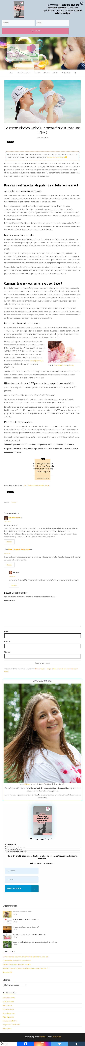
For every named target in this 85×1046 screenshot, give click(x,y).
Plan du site (66, 73)
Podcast (46, 73)
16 (14, 929)
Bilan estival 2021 (8, 972)
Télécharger (14, 889)
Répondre (9, 542)
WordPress (42, 1037)
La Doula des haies (8, 1002)
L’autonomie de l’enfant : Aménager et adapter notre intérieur (29, 934)
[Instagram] (42, 1044)
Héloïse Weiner (7, 1028)
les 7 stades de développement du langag (37, 485)
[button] (75, 73)
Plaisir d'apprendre (8, 1017)
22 (14, 914)
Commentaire (9, 601)
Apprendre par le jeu (9, 1013)
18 (14, 922)
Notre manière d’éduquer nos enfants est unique (17, 964)
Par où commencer (23, 73)
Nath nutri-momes (14, 518)
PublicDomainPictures (60, 365)
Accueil (11, 73)
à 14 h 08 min (12, 576)
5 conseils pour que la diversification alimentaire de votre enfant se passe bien (25, 957)
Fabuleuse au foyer (8, 1009)
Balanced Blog (57, 1037)
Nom (6, 631)
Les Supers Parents (9, 998)
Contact (55, 73)
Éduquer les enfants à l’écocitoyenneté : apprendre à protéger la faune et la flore (35, 942)
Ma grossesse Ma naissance (11, 1025)
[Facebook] (25, 1044)
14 (14, 937)
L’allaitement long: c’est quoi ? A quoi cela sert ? (17, 961)
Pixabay (71, 365)
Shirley (46, 137)
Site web (7, 652)
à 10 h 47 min (7, 522)
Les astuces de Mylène (10, 1021)
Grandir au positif (7, 1005)
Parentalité (13, 502)
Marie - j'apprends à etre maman (19, 549)
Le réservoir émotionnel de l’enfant (22, 912)
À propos (37, 73)
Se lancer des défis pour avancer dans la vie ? (26, 927)
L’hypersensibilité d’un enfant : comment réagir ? (26, 919)
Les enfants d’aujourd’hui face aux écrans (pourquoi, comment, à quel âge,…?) (25, 968)
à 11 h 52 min (7, 553)
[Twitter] (59, 1044)
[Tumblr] (76, 1044)
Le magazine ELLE (37, 360)
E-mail (7, 642)
